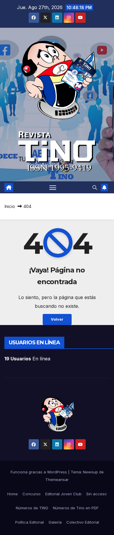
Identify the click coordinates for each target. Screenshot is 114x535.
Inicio (9, 206)
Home (12, 493)
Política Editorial (29, 522)
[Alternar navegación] (52, 187)
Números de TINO (32, 508)
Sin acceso (96, 493)
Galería (55, 522)
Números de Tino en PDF (76, 508)
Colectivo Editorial (82, 522)
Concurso (32, 493)
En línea (27, 359)
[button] (94, 187)
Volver (57, 319)
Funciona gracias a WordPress (39, 472)
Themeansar (57, 479)
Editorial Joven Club (63, 493)
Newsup (90, 472)
